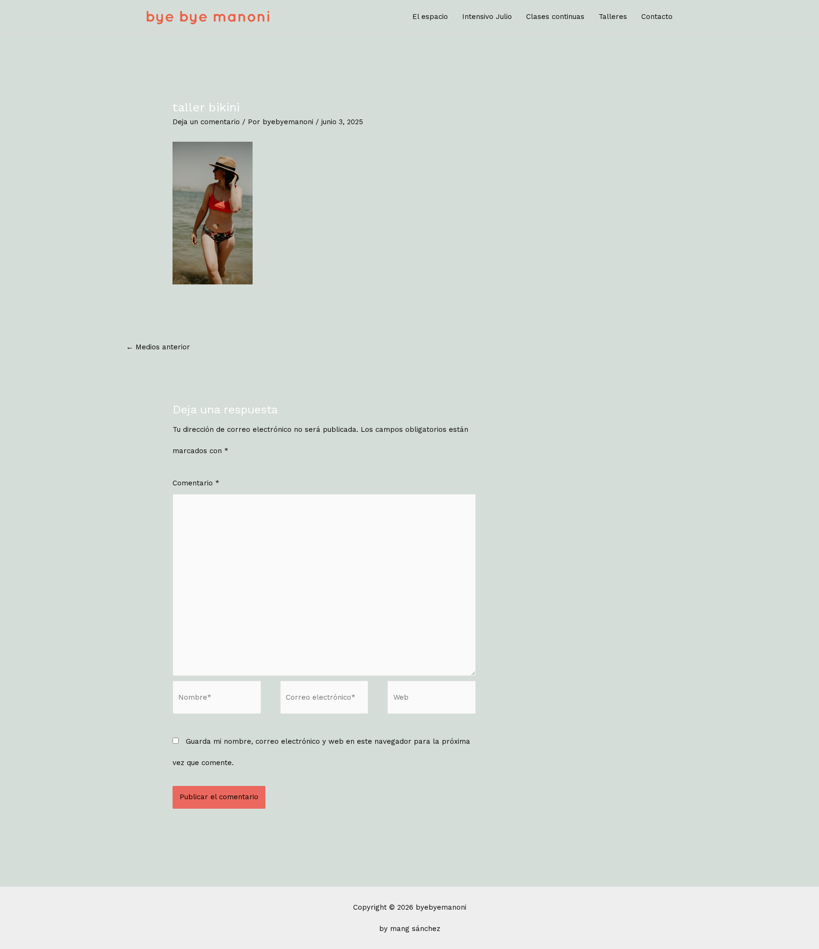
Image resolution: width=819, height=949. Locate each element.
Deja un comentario (206, 122)
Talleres (613, 16)
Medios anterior (158, 347)
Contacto (657, 16)
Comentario (196, 483)
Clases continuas (555, 16)
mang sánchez (415, 928)
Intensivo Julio (487, 16)
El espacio (430, 16)
